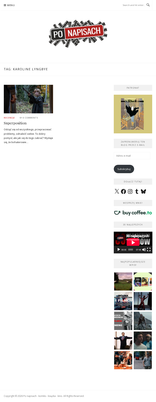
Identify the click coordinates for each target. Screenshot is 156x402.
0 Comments (30, 117)
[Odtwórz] (119, 249)
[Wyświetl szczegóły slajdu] (133, 114)
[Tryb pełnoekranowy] (149, 249)
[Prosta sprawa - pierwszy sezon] (142, 360)
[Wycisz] (144, 249)
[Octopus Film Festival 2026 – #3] (142, 281)
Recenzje (9, 118)
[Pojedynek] (123, 281)
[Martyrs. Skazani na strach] (142, 301)
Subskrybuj (124, 169)
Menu (11, 5)
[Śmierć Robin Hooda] (142, 320)
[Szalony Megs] (123, 360)
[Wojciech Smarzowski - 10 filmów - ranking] (123, 320)
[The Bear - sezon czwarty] (142, 340)
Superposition (15, 123)
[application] (133, 242)
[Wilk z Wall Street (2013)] (123, 340)
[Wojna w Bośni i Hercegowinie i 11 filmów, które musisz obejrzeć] (123, 301)
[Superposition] (28, 98)
